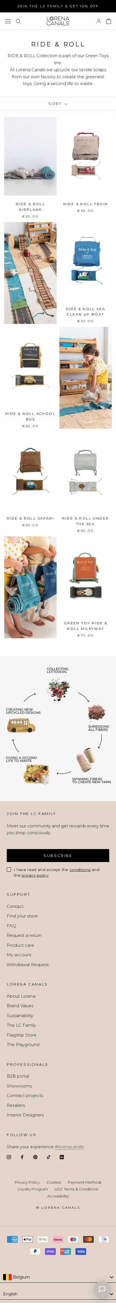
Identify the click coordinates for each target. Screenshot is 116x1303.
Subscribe (58, 855)
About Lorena (21, 996)
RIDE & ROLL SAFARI (30, 518)
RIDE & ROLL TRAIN (85, 204)
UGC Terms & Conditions (76, 1189)
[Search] (18, 21)
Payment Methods (84, 1182)
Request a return (24, 935)
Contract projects (25, 1095)
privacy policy (35, 875)
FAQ (11, 925)
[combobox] (58, 1277)
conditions (80, 869)
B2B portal (18, 1076)
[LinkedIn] (62, 1157)
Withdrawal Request (28, 964)
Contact (15, 906)
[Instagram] (9, 1157)
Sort (55, 103)
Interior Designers (25, 1115)
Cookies (53, 1182)
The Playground (23, 1044)
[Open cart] (108, 21)
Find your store (22, 916)
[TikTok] (48, 1157)
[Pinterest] (35, 1157)
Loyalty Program (33, 1189)
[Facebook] (22, 1157)
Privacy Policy (27, 1182)
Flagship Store (22, 1035)
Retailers (16, 1105)
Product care (20, 945)
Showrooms (19, 1086)
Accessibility (58, 1196)
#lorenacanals (69, 1146)
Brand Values (20, 1005)
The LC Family (21, 1025)
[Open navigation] (8, 21)
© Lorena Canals (58, 1207)
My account (19, 954)
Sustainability (20, 1015)
